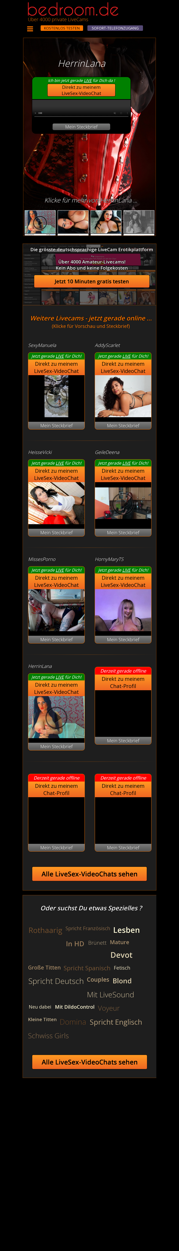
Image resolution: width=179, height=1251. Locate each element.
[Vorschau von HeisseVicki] (56, 522)
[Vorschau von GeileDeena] (123, 522)
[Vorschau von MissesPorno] (56, 629)
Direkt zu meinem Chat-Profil (123, 682)
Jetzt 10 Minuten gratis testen (92, 281)
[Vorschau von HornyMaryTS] (123, 629)
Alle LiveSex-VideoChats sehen (90, 873)
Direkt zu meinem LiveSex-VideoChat (81, 90)
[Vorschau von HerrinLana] (56, 736)
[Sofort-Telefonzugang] (38, 26)
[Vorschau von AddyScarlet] (123, 415)
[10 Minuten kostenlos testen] (35, 26)
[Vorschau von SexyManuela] (56, 415)
